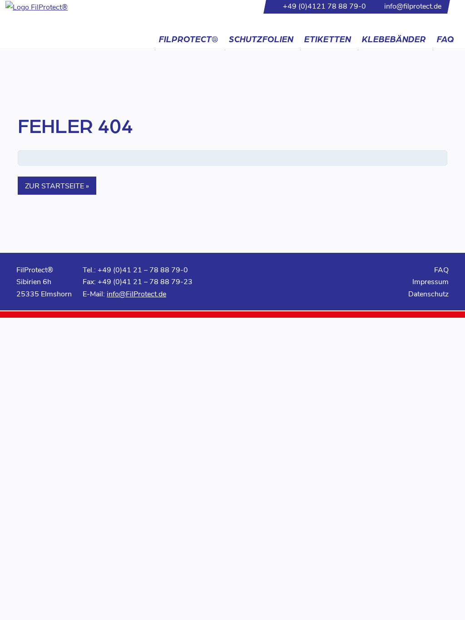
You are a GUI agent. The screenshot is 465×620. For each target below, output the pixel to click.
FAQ (445, 38)
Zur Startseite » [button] (57, 185)
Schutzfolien (261, 38)
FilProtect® (188, 38)
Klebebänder (394, 38)
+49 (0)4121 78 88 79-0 (324, 5)
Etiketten (327, 38)
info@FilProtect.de (136, 293)
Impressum (430, 281)
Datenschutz (428, 293)
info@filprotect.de (412, 5)
